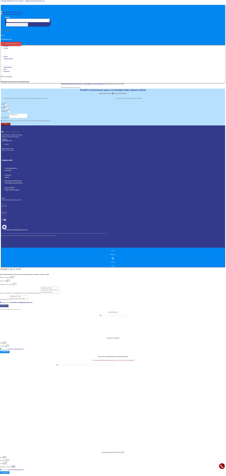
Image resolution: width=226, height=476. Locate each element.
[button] (33, 24)
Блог (5, 69)
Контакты (7, 71)
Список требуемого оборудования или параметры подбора (20, 293)
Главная (6, 46)
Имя (2, 104)
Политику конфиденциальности (21, 302)
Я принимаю (17, 302)
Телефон (4, 111)
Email (2, 107)
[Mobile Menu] (2, 6)
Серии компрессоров (8, 57)
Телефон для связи (6, 284)
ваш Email (3, 281)
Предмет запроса (6, 467)
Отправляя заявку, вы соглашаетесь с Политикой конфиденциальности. (26, 121)
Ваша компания (5, 277)
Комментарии (5, 299)
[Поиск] (29, 24)
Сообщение (5, 118)
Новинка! (24, 82)
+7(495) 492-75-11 (7, 140)
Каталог (6, 48)
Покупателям (8, 67)
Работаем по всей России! (10, 82)
